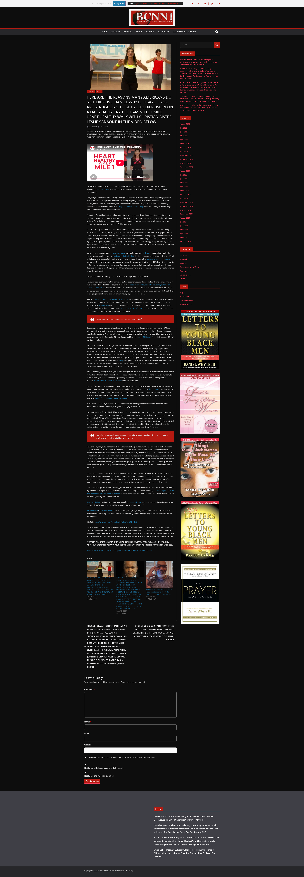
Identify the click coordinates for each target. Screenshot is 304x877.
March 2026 (184, 143)
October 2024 (185, 210)
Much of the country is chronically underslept (112, 398)
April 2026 (184, 140)
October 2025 (185, 163)
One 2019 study (145, 337)
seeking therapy (136, 502)
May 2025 (184, 183)
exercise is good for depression (159, 259)
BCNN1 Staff (104, 127)
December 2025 (186, 155)
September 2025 (186, 167)
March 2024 (184, 237)
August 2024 (185, 218)
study (121, 360)
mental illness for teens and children (108, 381)
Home (104, 32)
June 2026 (184, 132)
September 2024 (186, 214)
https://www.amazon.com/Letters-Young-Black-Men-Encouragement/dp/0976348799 (119, 550)
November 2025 (186, 159)
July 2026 (183, 128)
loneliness (146, 253)
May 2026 (184, 136)
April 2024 (184, 233)
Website (88, 744)
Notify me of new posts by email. (99, 776)
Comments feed (186, 300)
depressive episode (102, 189)
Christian (115, 32)
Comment (89, 689)
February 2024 (185, 241)
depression (115, 253)
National (128, 32)
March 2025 (184, 190)
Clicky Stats (119, 3)
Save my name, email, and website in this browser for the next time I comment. (122, 757)
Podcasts (150, 32)
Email (87, 733)
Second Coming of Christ (184, 32)
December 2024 (186, 202)
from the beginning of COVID (132, 308)
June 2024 (184, 226)
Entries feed (184, 296)
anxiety (123, 253)
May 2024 (184, 230)
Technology (163, 32)
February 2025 (185, 194)
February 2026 (185, 147)
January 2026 (185, 151)
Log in (182, 292)
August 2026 (185, 124)
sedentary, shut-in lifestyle (124, 256)
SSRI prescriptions (93, 502)
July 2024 (183, 222)
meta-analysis (103, 305)
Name (87, 721)
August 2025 (185, 171)
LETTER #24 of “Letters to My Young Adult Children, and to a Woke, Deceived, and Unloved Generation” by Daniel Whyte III (198, 62)
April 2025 (184, 186)
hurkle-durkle (154, 389)
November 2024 (186, 206)
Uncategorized (185, 275)
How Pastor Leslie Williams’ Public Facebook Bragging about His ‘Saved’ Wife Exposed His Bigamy (159, 591)
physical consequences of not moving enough (110, 299)
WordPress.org (186, 304)
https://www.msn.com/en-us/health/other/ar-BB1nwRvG (115, 522)
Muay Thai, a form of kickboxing (130, 207)
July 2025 (183, 175)
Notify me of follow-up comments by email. (103, 768)
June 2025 (184, 179)
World (139, 32)
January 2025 (185, 198)
